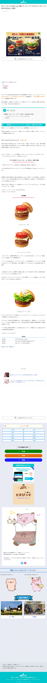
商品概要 (7, 117)
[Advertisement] (23, 22)
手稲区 (34, 440)
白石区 (34, 435)
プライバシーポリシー (36, 679)
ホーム (7, 679)
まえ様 (1, 574)
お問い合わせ (19, 679)
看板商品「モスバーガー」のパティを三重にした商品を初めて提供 (19, 114)
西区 (34, 432)
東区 (13, 432)
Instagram (5, 85)
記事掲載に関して (26, 679)
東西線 (23, 455)
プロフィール (13, 679)
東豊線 (23, 460)
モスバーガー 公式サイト (8, 346)
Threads (5, 87)
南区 (13, 435)
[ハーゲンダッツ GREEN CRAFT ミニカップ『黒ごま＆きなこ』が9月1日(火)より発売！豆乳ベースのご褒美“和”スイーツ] (24, 383)
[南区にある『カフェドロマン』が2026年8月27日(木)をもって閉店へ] (21, 377)
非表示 (12, 110)
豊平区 (34, 438)
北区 (34, 430)
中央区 (12, 430)
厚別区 (12, 438)
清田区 (12, 440)
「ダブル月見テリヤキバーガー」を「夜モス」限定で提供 (17, 116)
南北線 (23, 451)
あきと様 (26, 574)
